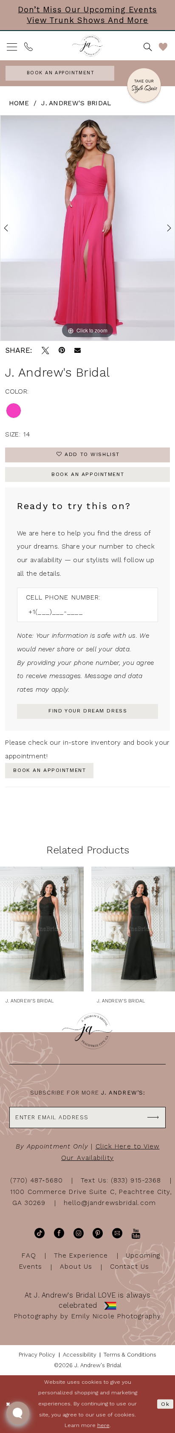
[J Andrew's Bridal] (87, 46)
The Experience (81, 1255)
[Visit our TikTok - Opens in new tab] (39, 1233)
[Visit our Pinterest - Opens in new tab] (98, 1233)
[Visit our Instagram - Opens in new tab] (78, 1233)
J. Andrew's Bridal (76, 103)
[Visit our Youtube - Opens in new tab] (136, 1233)
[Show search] (147, 47)
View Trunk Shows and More (87, 20)
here (103, 1425)
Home (19, 103)
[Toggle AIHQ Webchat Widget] (17, 1413)
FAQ (29, 1255)
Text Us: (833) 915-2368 (121, 1180)
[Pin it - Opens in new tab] (62, 351)
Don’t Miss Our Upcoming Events (87, 9)
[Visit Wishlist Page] (163, 47)
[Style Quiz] (144, 86)
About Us (76, 1267)
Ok (165, 1404)
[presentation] (42, 929)
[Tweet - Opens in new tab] (45, 351)
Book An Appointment (87, 474)
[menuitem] (12, 47)
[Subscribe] (153, 1117)
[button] (12, 47)
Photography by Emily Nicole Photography (87, 1316)
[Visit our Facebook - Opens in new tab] (59, 1233)
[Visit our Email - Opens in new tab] (117, 1233)
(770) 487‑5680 (36, 1180)
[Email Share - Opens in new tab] (77, 350)
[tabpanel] (87, 228)
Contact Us (129, 1267)
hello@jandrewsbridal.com (110, 1203)
